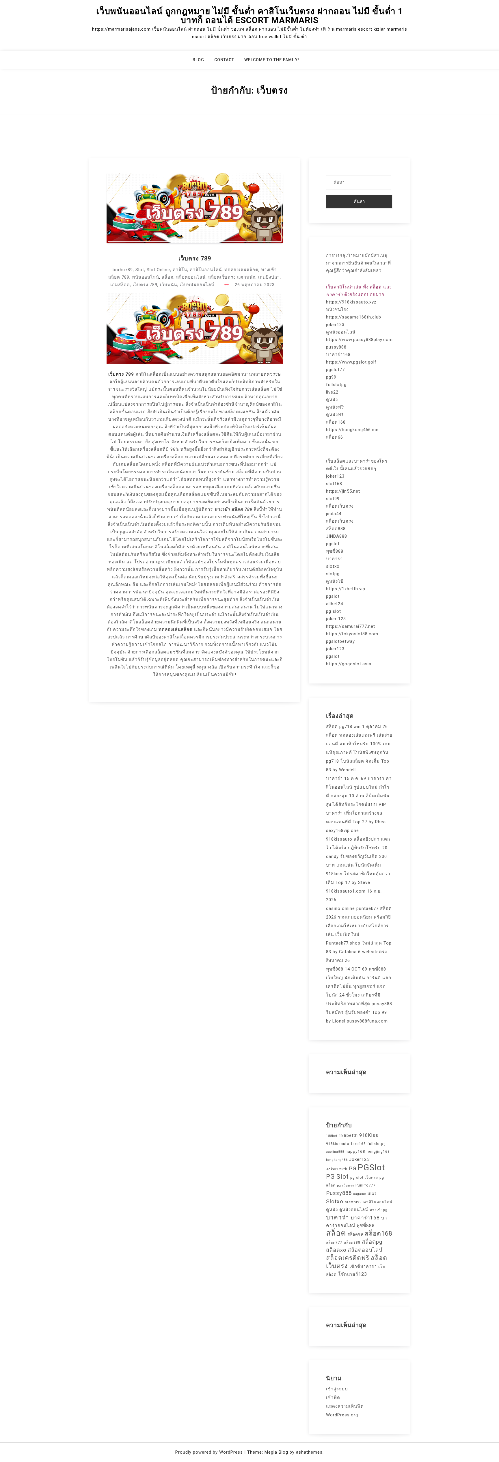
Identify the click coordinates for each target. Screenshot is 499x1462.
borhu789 (123, 269)
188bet (331, 1136)
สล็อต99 (355, 1234)
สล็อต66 (334, 437)
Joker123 (359, 1159)
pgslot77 (335, 369)
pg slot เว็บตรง (364, 1178)
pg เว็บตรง (345, 1185)
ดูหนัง (332, 399)
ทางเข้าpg (379, 1210)
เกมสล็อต (120, 284)
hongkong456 (337, 1160)
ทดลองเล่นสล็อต (241, 269)
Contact (224, 59)
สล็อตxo (336, 1250)
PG (352, 1168)
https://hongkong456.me (352, 429)
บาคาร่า (334, 558)
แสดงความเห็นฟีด (345, 1406)
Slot (139, 269)
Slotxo (334, 1201)
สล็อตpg (372, 1242)
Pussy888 (339, 1193)
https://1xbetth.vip (345, 588)
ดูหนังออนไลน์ (340, 332)
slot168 (334, 483)
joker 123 (336, 618)
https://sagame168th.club (353, 317)
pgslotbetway (340, 641)
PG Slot (337, 1176)
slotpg (333, 573)
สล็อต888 (336, 528)
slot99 (333, 498)
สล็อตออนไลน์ (191, 277)
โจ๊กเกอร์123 (352, 1274)
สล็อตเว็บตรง (339, 506)
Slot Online (158, 269)
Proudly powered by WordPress (209, 1452)
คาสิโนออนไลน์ (206, 269)
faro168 (358, 1144)
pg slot (333, 611)
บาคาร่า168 (338, 354)
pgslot (333, 543)
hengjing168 (378, 1152)
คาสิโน (180, 269)
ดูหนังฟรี (335, 407)
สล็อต (168, 277)
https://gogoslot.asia (348, 663)
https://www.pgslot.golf (351, 362)
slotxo (333, 566)
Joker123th (336, 1169)
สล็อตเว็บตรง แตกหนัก (232, 277)
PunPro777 (365, 1185)
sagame (359, 1194)
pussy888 (336, 347)
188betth (348, 1135)
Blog (198, 59)
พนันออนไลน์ (145, 277)
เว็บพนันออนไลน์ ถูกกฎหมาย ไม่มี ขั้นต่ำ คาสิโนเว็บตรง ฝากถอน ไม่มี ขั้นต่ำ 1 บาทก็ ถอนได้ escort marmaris (249, 15)
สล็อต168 (336, 422)
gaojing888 (335, 1152)
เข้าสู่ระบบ (337, 1389)
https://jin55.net (343, 491)
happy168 (355, 1151)
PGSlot (371, 1167)
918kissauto (337, 1144)
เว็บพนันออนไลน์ (197, 284)
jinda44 (333, 513)
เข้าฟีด (333, 1397)
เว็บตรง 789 (194, 258)
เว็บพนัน (168, 284)
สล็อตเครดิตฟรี (347, 1257)
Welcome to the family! (271, 59)
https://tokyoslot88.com (352, 633)
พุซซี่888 (334, 551)
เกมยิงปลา (269, 277)
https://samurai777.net (350, 626)
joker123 (335, 324)
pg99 (331, 377)
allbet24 (334, 603)
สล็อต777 (334, 1243)
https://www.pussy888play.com (359, 339)
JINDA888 (336, 536)
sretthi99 (353, 1202)
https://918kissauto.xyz (351, 302)
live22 (332, 392)
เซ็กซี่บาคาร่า (363, 1266)
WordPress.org (342, 1415)
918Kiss (368, 1135)
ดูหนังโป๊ (335, 581)
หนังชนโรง (337, 309)
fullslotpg (336, 384)
